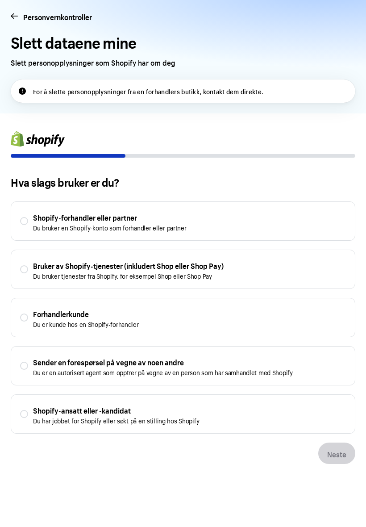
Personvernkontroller (57, 16)
